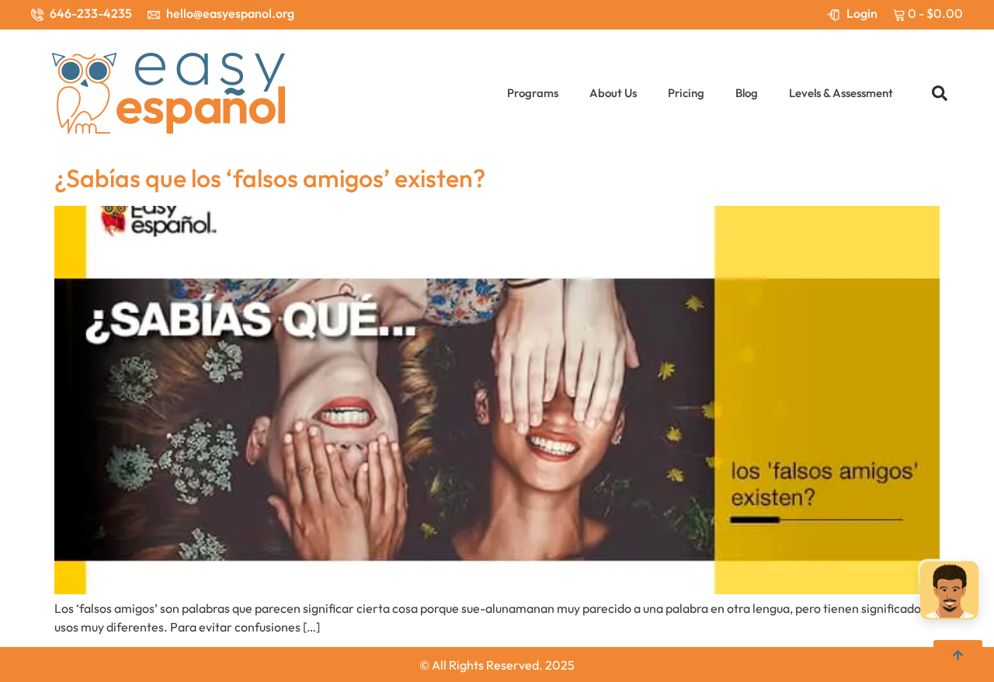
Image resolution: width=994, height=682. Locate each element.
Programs (532, 92)
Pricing (686, 92)
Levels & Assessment (841, 92)
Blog (746, 92)
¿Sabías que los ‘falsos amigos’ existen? (269, 177)
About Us (613, 92)
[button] (939, 93)
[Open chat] (949, 592)
